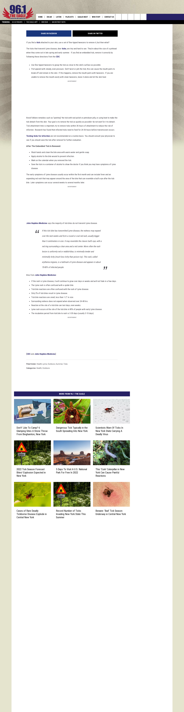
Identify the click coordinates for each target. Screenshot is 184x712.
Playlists (69, 17)
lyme (45, 364)
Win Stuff (96, 17)
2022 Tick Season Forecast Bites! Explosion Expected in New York (31, 472)
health (39, 364)
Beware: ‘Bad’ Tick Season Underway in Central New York (111, 512)
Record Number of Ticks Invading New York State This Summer (71, 514)
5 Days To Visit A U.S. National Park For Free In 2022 (71, 471)
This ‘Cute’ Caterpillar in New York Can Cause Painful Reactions (110, 472)
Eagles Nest (83, 17)
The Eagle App (32, 22)
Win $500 (44, 22)
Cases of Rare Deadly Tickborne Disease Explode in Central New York (32, 514)
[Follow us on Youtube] (143, 17)
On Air (49, 17)
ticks (65, 364)
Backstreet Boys (58, 22)
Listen (58, 17)
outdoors (51, 364)
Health (39, 368)
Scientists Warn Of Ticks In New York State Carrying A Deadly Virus (109, 431)
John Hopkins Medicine (45, 275)
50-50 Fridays (17, 22)
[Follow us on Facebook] (131, 17)
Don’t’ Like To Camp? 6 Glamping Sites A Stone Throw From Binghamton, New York (32, 431)
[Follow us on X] (137, 17)
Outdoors (46, 368)
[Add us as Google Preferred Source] (125, 17)
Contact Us (109, 17)
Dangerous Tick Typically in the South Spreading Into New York (72, 429)
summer (59, 364)
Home (40, 17)
